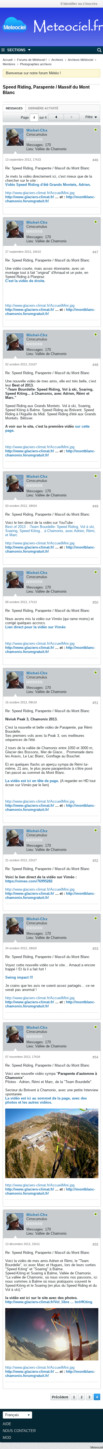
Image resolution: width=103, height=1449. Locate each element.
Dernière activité (43, 108)
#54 (95, 1057)
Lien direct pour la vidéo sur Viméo (35, 627)
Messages (14, 108)
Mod (7, 1438)
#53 (95, 949)
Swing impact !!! (19, 977)
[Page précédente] (56, 117)
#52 (95, 861)
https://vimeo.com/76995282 (28, 881)
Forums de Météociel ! (32, 59)
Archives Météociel (80, 59)
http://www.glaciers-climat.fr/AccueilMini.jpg (39, 193)
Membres (9, 64)
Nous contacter (19, 1431)
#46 (95, 160)
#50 (95, 602)
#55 (95, 1244)
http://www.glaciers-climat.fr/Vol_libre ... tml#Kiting (48, 1302)
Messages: (35, 145)
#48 (95, 365)
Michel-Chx (37, 130)
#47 (95, 252)
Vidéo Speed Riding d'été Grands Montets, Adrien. (48, 185)
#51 (95, 703)
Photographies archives (36, 64)
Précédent (60, 1397)
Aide (7, 1424)
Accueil (7, 59)
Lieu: (30, 149)
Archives (57, 59)
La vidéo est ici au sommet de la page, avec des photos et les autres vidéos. (46, 1100)
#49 (95, 506)
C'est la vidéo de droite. (25, 281)
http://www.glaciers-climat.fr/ (29, 197)
